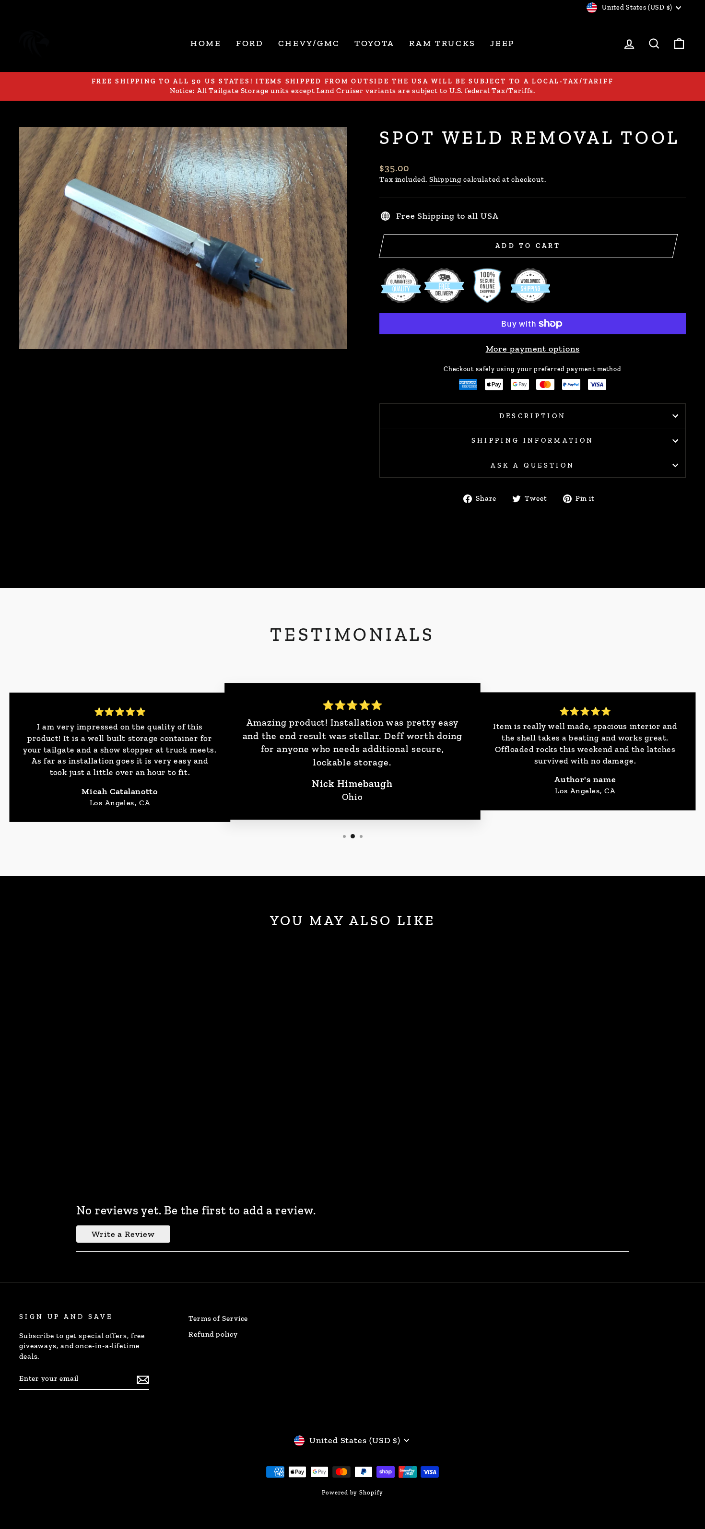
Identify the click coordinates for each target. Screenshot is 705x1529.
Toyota (374, 43)
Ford (250, 43)
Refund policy (213, 1334)
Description (532, 416)
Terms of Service (218, 1318)
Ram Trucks (442, 43)
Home (206, 43)
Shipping (445, 179)
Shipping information (532, 440)
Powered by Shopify (352, 1492)
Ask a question (533, 465)
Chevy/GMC (309, 43)
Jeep (502, 43)
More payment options (533, 348)
